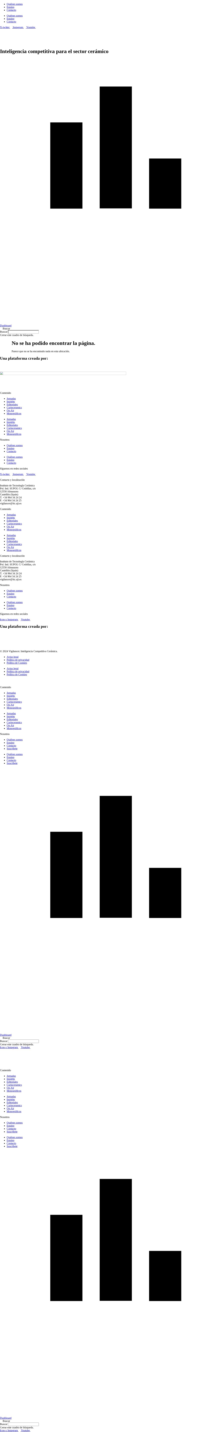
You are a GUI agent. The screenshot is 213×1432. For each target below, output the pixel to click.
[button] (106, 328)
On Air (10, 410)
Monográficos (14, 413)
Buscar (3, 331)
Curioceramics (14, 407)
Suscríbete (12, 748)
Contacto (11, 10)
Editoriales (12, 404)
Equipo (10, 7)
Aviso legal (12, 656)
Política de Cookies (17, 662)
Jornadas (11, 398)
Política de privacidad (18, 659)
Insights (11, 401)
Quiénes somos (15, 4)
